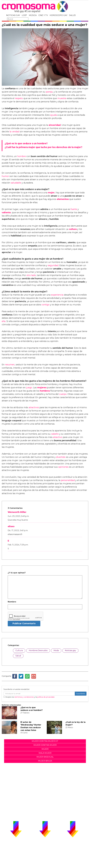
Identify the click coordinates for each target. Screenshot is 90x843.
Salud (18, 656)
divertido (61, 457)
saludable (16, 182)
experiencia (57, 295)
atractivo (57, 437)
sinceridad (55, 125)
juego (29, 387)
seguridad (53, 265)
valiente (6, 212)
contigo (45, 304)
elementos (63, 199)
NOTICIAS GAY (13, 15)
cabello (55, 434)
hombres (45, 391)
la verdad (14, 131)
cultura (73, 229)
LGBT (24, 15)
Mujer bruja (45, 761)
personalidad (68, 480)
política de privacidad (45, 697)
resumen (10, 364)
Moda (56, 650)
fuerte (74, 209)
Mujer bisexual (45, 757)
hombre (21, 156)
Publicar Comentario (24, 623)
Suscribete (80, 694)
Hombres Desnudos (38, 650)
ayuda (53, 115)
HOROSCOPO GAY (58, 15)
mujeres (42, 387)
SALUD (72, 15)
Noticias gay (70, 650)
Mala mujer (45, 753)
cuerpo (63, 394)
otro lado (31, 275)
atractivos (34, 407)
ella (4, 321)
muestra (61, 98)
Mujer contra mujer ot (45, 741)
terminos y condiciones (24, 697)
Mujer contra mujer (45, 745)
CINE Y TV (43, 15)
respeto (19, 98)
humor (5, 176)
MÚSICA (33, 15)
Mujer (45, 749)
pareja (49, 92)
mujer (51, 192)
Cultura (19, 650)
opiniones (63, 467)
